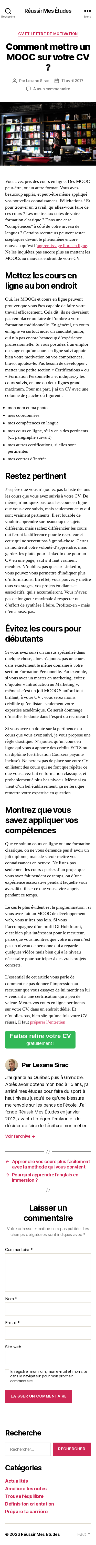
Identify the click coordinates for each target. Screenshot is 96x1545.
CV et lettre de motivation (48, 34)
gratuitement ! (40, 1039)
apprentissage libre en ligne (62, 246)
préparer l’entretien (47, 1022)
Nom (11, 1299)
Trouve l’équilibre (24, 1496)
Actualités (16, 1481)
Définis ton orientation (29, 1504)
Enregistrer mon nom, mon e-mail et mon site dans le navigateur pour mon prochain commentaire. (48, 1376)
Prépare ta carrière (26, 1511)
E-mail (12, 1323)
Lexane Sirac (37, 80)
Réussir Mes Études (48, 11)
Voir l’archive (20, 1136)
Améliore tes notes (26, 1488)
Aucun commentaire (51, 88)
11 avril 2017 (72, 80)
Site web (13, 1347)
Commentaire (19, 1249)
